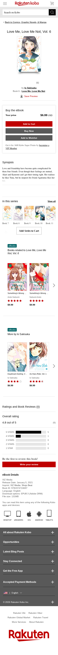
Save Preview (31, 96)
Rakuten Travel (40, 617)
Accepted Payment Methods (19, 582)
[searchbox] (29, 12)
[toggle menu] (5, 3)
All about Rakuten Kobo (17, 532)
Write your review (29, 464)
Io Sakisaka (30, 88)
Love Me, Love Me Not (33, 91)
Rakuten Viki (19, 613)
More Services (19, 622)
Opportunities (11, 542)
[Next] (54, 285)
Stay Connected (12, 561)
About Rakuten (36, 622)
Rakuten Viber (35, 613)
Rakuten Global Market (19, 617)
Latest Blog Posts (13, 551)
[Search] (52, 12)
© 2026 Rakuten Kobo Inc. (16, 602)
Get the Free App (13, 570)
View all (52, 201)
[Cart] (52, 3)
